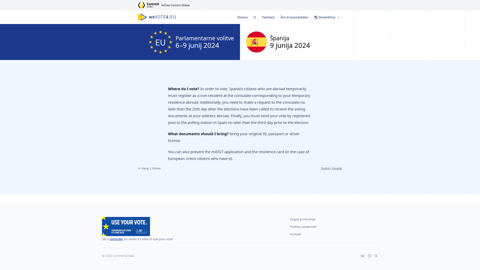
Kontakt (295, 234)
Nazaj (145, 168)
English (326, 168)
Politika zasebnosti (303, 227)
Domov (242, 17)
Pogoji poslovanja (302, 219)
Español (337, 168)
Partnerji (268, 17)
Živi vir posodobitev (294, 17)
